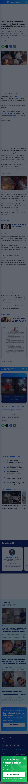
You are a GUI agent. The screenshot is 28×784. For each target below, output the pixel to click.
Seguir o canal (15, 774)
